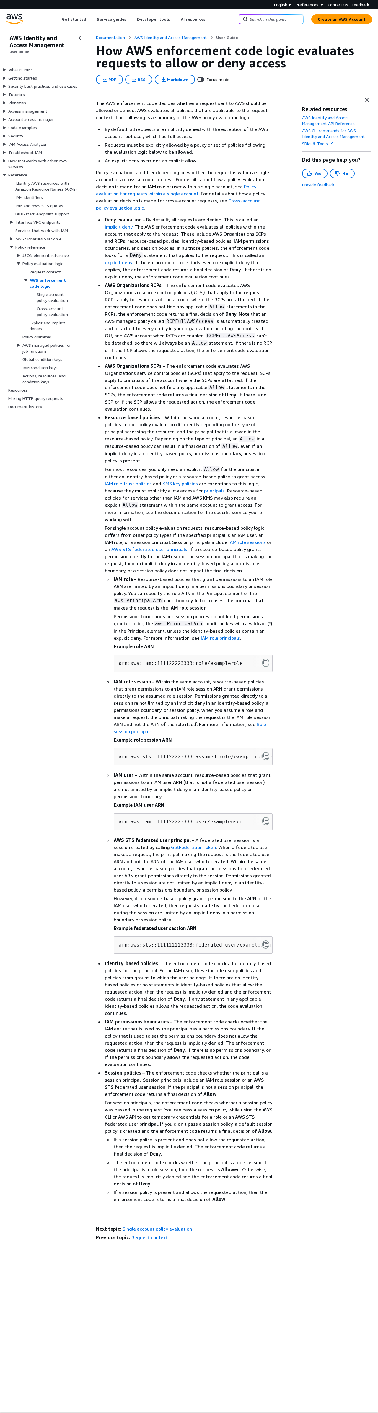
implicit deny (118, 227)
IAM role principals (220, 638)
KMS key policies (180, 484)
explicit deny (118, 262)
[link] (227, 37)
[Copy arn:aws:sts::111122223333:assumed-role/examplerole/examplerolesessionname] (265, 756)
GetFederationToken (193, 847)
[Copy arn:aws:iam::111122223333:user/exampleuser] (265, 821)
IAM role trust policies (128, 484)
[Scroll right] (210, 19)
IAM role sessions (247, 542)
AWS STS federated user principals (149, 549)
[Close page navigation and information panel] (367, 100)
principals (214, 491)
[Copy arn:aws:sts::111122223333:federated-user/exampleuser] (265, 944)
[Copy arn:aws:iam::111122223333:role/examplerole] (265, 663)
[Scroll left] (57, 19)
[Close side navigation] (80, 38)
